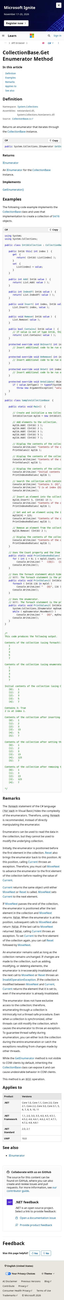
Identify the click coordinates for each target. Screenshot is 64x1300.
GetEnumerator (24, 1058)
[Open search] (49, 36)
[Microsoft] (32, 36)
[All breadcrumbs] (5, 43)
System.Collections (28, 106)
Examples (10, 77)
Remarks (10, 81)
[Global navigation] (3, 36)
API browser (18, 43)
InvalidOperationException (19, 979)
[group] (32, 146)
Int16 (56, 216)
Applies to (10, 86)
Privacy (22, 1286)
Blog (46, 1281)
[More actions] (58, 43)
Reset (48, 853)
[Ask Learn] (43, 43)
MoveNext (53, 866)
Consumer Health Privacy (16, 1290)
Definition (10, 73)
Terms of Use (44, 1290)
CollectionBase (16, 131)
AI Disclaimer (10, 1281)
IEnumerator (11, 163)
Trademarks (9, 1295)
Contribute (8, 1286)
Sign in (57, 35)
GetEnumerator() (13, 189)
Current (33, 862)
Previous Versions (31, 1281)
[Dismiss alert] (58, 5)
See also (9, 90)
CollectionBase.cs (21, 118)
